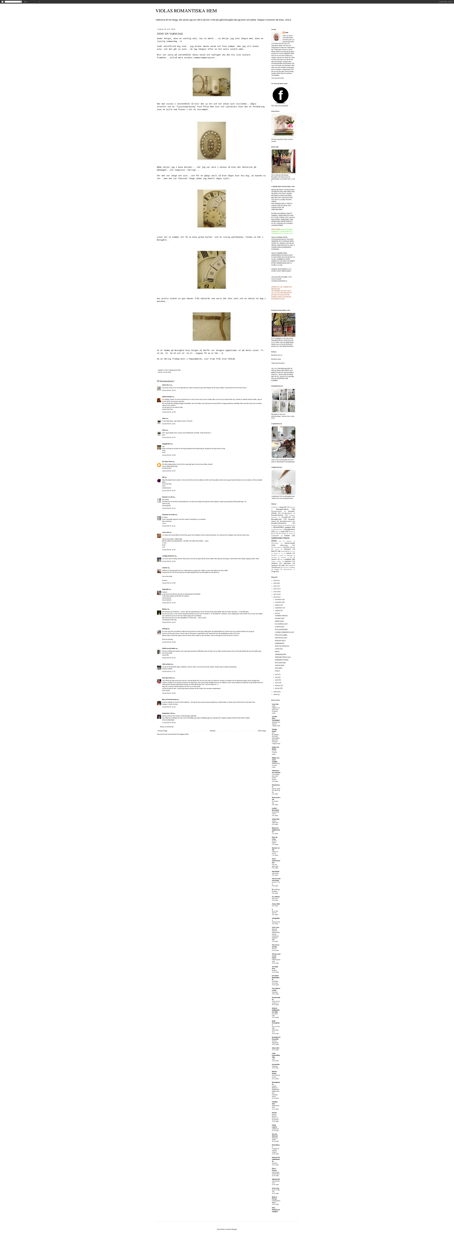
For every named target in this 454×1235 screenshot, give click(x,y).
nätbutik (288, 553)
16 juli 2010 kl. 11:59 (168, 561)
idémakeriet (276, 1179)
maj (276, 677)
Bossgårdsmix (289, 529)
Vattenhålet (287, 563)
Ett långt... (275, 970)
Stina (164, 418)
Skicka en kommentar (167, 727)
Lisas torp (165, 532)
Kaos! (273, 1059)
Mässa (275, 553)
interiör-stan (284, 545)
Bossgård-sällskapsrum (278, 523)
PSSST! (277, 671)
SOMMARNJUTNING (281, 660)
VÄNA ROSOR (279, 665)
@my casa (275, 927)
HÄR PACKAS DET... (281, 638)
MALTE (274, 551)
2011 (275, 594)
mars (277, 683)
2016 (275, 580)
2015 (275, 583)
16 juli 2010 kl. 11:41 (168, 526)
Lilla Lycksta (166, 664)
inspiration (289, 541)
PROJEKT (274, 555)
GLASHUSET (275, 535)
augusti (277, 610)
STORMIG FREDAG (281, 616)
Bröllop (277, 531)
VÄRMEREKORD (280, 654)
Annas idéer (276, 904)
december (278, 599)
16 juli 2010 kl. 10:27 (169, 437)
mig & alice (275, 1048)
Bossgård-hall (286, 517)
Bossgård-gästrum (277, 515)
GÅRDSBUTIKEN (280, 538)
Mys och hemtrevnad (169, 699)
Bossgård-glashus (287, 513)
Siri (291, 557)
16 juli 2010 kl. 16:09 (169, 642)
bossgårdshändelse (276, 529)
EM (163, 477)
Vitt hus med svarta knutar (276, 956)
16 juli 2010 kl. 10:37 (169, 471)
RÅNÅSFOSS (276, 763)
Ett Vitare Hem (167, 461)
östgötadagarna (287, 569)
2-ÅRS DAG (279, 649)
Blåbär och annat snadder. (275, 760)
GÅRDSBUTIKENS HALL (283, 657)
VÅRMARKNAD (275, 567)
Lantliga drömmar (168, 556)
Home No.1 (166, 385)
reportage (274, 557)
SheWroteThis (276, 922)
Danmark (274, 1163)
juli (276, 613)
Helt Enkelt (275, 871)
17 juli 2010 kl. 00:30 (169, 722)
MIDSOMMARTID (286, 551)
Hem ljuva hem (167, 678)
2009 (275, 692)
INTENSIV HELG (280, 640)
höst (280, 541)
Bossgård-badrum (276, 511)
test (281, 559)
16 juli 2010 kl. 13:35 (169, 583)
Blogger (234, 1229)
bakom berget (167, 397)
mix (294, 551)
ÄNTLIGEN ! (279, 668)
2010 (275, 597)
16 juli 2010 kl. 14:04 (169, 603)
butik (283, 531)
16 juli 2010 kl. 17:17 (169, 671)
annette (164, 568)
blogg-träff (283, 507)
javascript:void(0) (275, 547)
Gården (287, 535)
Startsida (212, 731)
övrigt (273, 571)
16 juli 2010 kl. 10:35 (169, 455)
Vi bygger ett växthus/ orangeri (275, 1150)
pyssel (281, 555)
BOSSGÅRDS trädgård (282, 527)
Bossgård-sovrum (286, 521)
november (278, 602)
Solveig (164, 629)
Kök (294, 547)
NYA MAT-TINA (279, 618)
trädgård (288, 559)
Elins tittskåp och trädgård (276, 1209)
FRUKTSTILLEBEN (281, 635)
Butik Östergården (276, 1023)
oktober (277, 605)
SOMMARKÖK (279, 643)
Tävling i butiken (276, 561)
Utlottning (274, 563)
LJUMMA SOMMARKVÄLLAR (284, 632)
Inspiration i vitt (167, 713)
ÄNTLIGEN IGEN (280, 663)
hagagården (166, 444)
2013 (275, 589)
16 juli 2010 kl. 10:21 (169, 424)
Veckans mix (276, 565)
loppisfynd (287, 549)
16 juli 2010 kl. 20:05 (169, 693)
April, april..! (275, 898)
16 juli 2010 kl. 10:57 (169, 490)
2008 (275, 694)
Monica (164, 609)
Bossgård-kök (276, 519)
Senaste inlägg (162, 731)
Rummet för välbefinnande (276, 1159)
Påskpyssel (290, 555)
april (276, 680)
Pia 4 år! (274, 948)
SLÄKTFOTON (279, 627)
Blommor (292, 507)
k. (272, 909)
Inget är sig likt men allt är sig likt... (276, 790)
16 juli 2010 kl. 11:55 (168, 550)
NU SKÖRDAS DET (281, 624)
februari (277, 685)
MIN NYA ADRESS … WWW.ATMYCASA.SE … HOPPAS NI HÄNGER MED (276, 934)
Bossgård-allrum (282, 509)
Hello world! (275, 873)
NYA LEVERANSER (281, 629)
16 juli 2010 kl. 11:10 (168, 508)
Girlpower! (275, 1066)
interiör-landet (167, 372)
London (277, 549)
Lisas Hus (275, 704)
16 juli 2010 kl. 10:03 (169, 390)
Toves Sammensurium (276, 860)
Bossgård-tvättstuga (276, 525)
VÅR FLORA (289, 565)
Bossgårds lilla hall (290, 525)
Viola (286, 32)
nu (282, 553)
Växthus (292, 567)
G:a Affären (276, 897)
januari (277, 688)
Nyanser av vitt (167, 497)
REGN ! (277, 651)
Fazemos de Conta (168, 514)
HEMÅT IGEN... (280, 621)
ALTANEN (274, 507)
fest (277, 533)
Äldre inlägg (262, 731)
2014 (275, 586)
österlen (276, 569)
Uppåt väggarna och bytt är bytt (276, 707)
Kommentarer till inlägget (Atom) (178, 734)
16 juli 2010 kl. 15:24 (169, 622)
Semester (283, 557)
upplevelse (288, 561)
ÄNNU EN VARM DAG (282, 646)
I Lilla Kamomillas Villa (276, 1055)
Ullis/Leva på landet (168, 648)
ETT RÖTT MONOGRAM (275, 977)
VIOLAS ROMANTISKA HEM (186, 10)
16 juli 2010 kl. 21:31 (169, 707)
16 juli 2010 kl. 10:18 (169, 412)
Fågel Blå (165, 589)
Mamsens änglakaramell (276, 830)
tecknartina (276, 1064)
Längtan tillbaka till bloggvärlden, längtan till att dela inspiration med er (276, 1091)
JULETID (286, 547)
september (278, 608)
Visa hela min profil (277, 78)
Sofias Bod (275, 819)
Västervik (285, 567)
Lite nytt (274, 751)
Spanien (274, 559)
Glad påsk (275, 992)
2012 (275, 591)
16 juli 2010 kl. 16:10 (169, 658)
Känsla (274, 1113)
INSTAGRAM (274, 543)
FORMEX (283, 533)
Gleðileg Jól (275, 1129)
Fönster (291, 533)
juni (276, 674)
